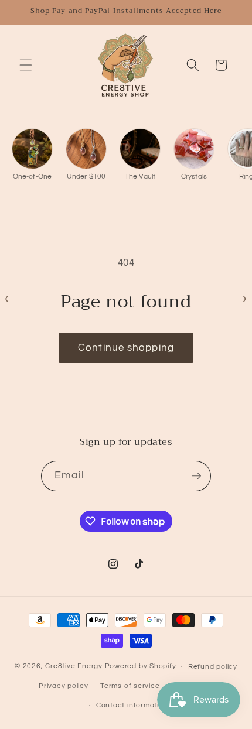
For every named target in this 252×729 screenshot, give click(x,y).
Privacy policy (63, 686)
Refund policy (212, 666)
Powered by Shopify (140, 666)
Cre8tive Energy (74, 666)
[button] (26, 65)
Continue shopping (126, 347)
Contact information (132, 705)
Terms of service (129, 686)
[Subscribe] (196, 476)
